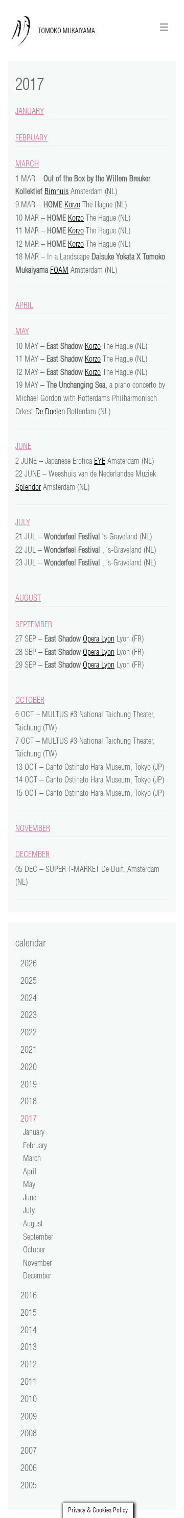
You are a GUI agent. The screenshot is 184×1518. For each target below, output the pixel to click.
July (22, 522)
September (33, 624)
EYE (99, 461)
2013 (28, 1346)
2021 (28, 1049)
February (31, 137)
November (32, 828)
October (29, 700)
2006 (28, 1467)
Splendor (28, 487)
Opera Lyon (98, 638)
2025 (28, 980)
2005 (28, 1484)
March (27, 163)
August (28, 597)
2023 (28, 1014)
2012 (28, 1363)
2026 (28, 962)
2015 (28, 1312)
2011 (28, 1381)
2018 (28, 1100)
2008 (28, 1432)
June (23, 446)
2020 (28, 1066)
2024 (28, 997)
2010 (28, 1398)
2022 (28, 1031)
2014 (28, 1329)
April (24, 305)
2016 (28, 1294)
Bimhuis (56, 191)
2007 (28, 1450)
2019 (28, 1083)
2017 (28, 1118)
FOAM (59, 270)
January (29, 111)
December (32, 854)
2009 (28, 1415)
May (22, 331)
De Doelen (50, 411)
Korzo (72, 204)
